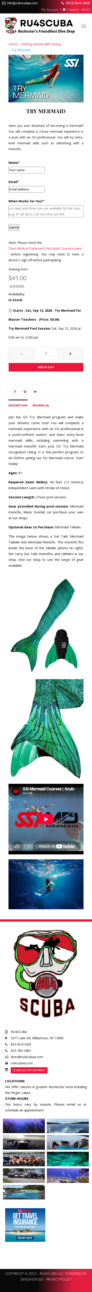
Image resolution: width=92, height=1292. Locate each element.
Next (84, 84)
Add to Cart (46, 367)
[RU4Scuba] (39, 26)
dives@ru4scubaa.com (27, 1057)
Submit (14, 227)
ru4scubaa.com (22, 1063)
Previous (8, 84)
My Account (49, 9)
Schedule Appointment (29, 1070)
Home (12, 44)
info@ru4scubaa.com (22, 3)
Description (17, 405)
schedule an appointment (24, 1110)
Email (13, 182)
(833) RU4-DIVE (78, 3)
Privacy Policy (58, 1279)
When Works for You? (26, 201)
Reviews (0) (41, 405)
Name (14, 162)
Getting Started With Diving (41, 44)
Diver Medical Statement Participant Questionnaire (45, 248)
